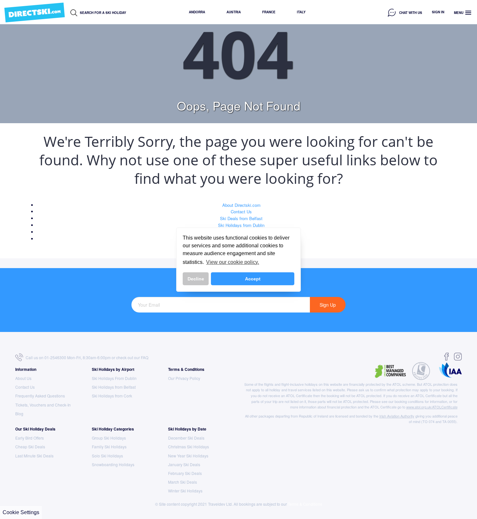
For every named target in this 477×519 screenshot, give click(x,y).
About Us (23, 378)
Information (25, 369)
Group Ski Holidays (109, 438)
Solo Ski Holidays (107, 455)
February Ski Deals (185, 473)
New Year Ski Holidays (188, 455)
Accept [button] (253, 278)
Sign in (438, 12)
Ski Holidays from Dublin (241, 225)
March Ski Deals (182, 482)
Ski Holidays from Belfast (114, 387)
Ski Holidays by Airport (113, 369)
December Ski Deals (186, 438)
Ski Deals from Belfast (241, 218)
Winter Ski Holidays (185, 490)
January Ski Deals (184, 464)
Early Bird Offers (29, 438)
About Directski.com (241, 205)
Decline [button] (196, 278)
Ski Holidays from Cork (112, 395)
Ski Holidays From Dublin (114, 378)
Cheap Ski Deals (30, 446)
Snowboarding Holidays (113, 464)
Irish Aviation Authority (396, 416)
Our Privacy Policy (184, 378)
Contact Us (241, 211)
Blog (19, 413)
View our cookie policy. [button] (232, 262)
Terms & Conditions (186, 369)
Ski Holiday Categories (113, 429)
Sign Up (328, 304)
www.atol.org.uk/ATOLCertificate (432, 406)
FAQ (144, 357)
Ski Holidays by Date (187, 429)
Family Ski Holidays (109, 446)
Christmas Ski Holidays (188, 446)
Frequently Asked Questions (40, 395)
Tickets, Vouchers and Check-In (43, 404)
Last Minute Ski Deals (34, 455)
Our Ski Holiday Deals (35, 429)
